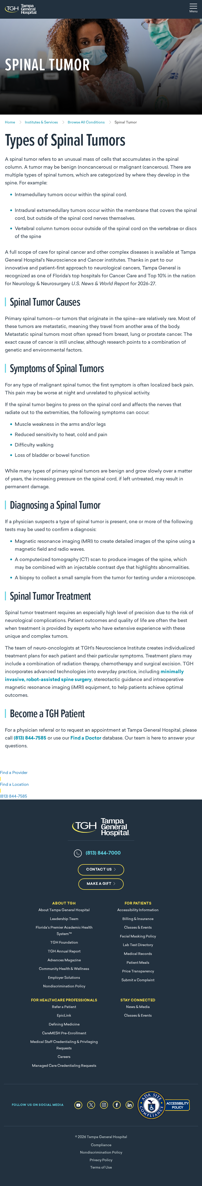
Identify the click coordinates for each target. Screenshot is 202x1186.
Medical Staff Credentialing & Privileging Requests (64, 1045)
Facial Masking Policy (138, 936)
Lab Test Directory (138, 945)
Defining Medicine (64, 1024)
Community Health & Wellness (64, 969)
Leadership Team (64, 919)
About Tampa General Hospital (64, 910)
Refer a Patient (64, 1007)
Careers (64, 1057)
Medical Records (138, 954)
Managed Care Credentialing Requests (64, 1066)
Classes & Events (138, 928)
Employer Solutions (64, 978)
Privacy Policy (101, 1160)
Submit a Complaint (137, 980)
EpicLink (64, 1016)
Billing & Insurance (137, 919)
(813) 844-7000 (103, 853)
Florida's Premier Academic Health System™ (64, 931)
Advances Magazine (64, 960)
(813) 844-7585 (30, 738)
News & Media (138, 1007)
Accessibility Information (138, 910)
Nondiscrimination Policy (64, 986)
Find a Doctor (85, 738)
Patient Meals (138, 963)
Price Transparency (138, 971)
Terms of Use (101, 1168)
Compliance (101, 1145)
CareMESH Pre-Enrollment (64, 1033)
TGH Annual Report (64, 951)
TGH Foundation (64, 943)
